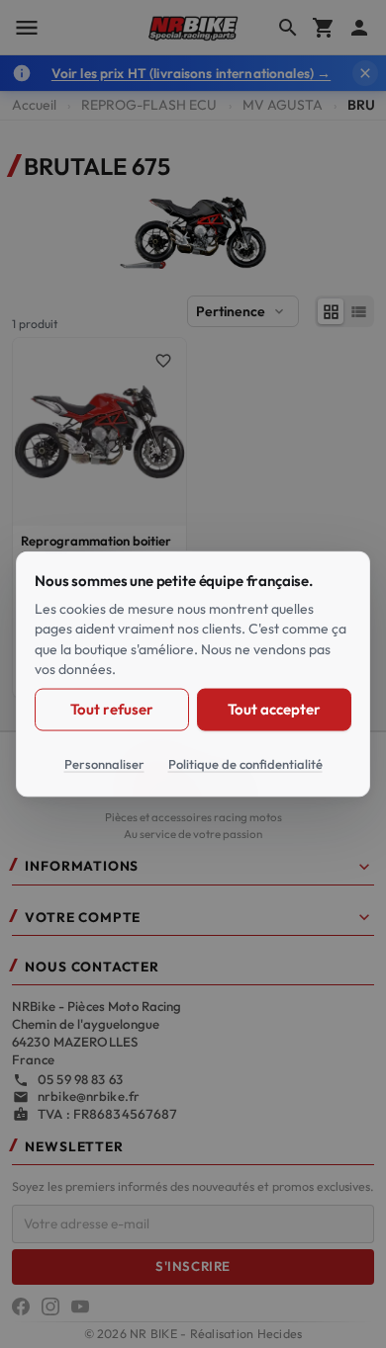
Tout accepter (274, 709)
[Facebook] (21, 1306)
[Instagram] (50, 1306)
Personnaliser (104, 763)
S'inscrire (192, 1266)
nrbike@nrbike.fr (89, 1096)
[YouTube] (80, 1306)
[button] (193, 871)
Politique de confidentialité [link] (245, 763)
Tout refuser (111, 709)
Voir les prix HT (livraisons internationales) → (191, 73)
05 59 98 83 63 (80, 1079)
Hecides (280, 1333)
